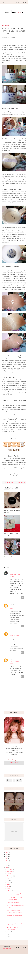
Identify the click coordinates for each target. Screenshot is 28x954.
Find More (14, 763)
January (9, 931)
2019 (7, 854)
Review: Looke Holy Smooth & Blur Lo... (12, 511)
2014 (7, 865)
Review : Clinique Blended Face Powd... (11, 534)
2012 (7, 934)
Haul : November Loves (10, 557)
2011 (7, 936)
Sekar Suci (14, 633)
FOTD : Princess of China (13, 920)
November (10, 871)
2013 (7, 867)
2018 (7, 856)
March (8, 888)
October (9, 873)
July (8, 880)
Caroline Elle (6, 37)
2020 (7, 852)
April (8, 886)
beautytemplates (7, 948)
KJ (10, 572)
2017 (7, 858)
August (9, 878)
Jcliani (12, 659)
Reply (22, 597)
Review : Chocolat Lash (13, 902)
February (9, 890)
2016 (7, 861)
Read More (14, 804)
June (8, 882)
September (10, 876)
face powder (5, 25)
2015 (7, 863)
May (8, 884)
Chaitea (13, 604)
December (9, 869)
